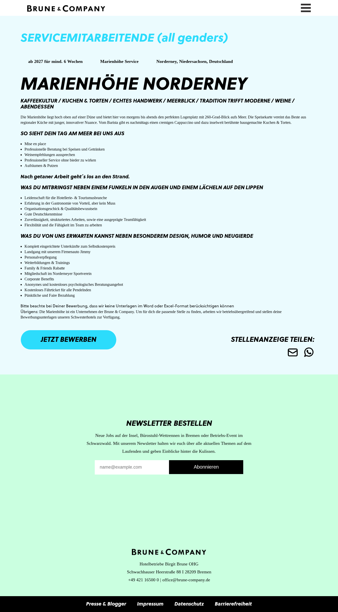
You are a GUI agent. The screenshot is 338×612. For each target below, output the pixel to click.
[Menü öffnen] (306, 7)
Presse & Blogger (106, 603)
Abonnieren (206, 467)
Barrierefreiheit (233, 603)
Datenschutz (189, 603)
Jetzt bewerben (69, 339)
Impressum (150, 603)
